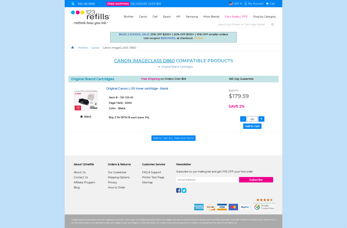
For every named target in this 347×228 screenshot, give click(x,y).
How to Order (116, 187)
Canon (143, 16)
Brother (129, 16)
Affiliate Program (84, 182)
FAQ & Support (151, 172)
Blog (77, 187)
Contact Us (81, 177)
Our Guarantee (117, 172)
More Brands (211, 16)
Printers (83, 47)
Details (198, 38)
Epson (167, 16)
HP (178, 16)
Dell (155, 16)
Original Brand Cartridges (177, 66)
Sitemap (147, 182)
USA (236, 3)
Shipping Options (119, 177)
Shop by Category (264, 16)
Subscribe (256, 179)
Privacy (112, 182)
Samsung (192, 16)
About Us (79, 172)
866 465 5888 (86, 3)
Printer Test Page (153, 177)
